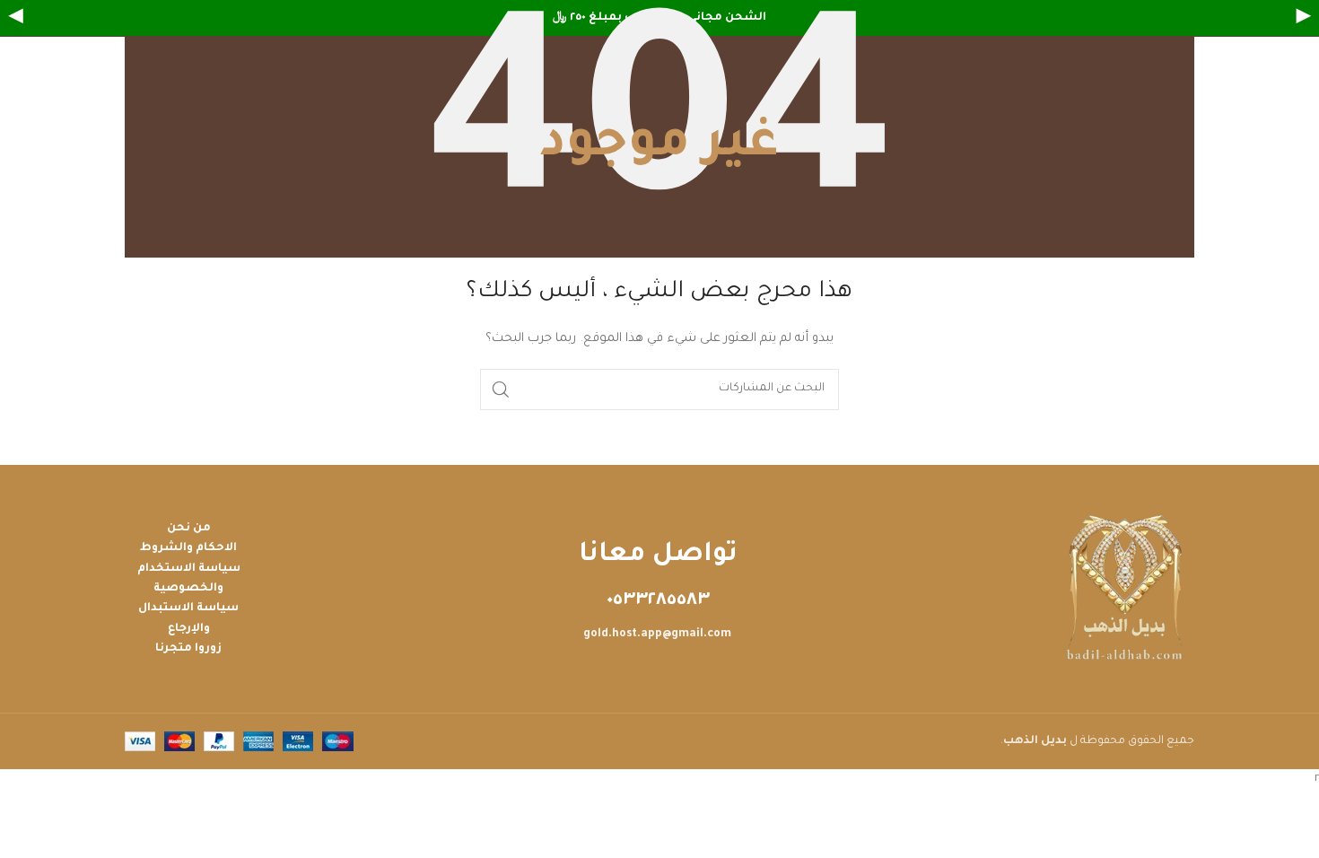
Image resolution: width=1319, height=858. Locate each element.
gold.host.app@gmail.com (657, 634)
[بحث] (500, 389)
